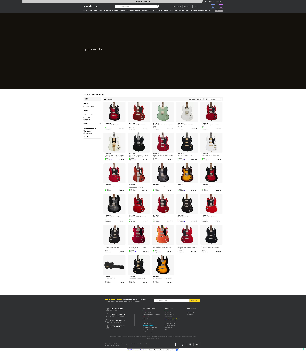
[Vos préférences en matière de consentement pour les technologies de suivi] (303, 349)
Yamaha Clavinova (146, 336)
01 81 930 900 (117, 322)
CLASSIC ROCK (88, 133)
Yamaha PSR (154, 336)
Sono (154, 11)
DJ (150, 11)
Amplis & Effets (98, 11)
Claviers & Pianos (108, 11)
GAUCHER (87, 120)
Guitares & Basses (88, 11)
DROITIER (87, 118)
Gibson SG (138, 336)
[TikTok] (182, 344)
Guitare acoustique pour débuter (189, 336)
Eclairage (159, 11)
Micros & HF (145, 11)
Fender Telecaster (131, 336)
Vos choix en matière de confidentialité (161, 350)
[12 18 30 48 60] (201, 99)
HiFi (210, 11)
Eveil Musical (193, 11)
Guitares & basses (89, 106)
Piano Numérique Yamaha (153, 338)
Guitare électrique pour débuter (173, 336)
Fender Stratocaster (122, 336)
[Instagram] (189, 344)
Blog (166, 329)
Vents (176, 11)
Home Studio (130, 11)
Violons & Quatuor (184, 11)
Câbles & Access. (203, 11)
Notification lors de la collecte (137, 350)
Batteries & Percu (168, 11)
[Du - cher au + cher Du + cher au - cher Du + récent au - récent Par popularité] (215, 99)
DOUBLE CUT (88, 131)
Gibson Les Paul (113, 336)
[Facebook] (175, 344)
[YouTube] (197, 344)
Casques (137, 11)
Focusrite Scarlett (161, 336)
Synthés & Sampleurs (120, 11)
